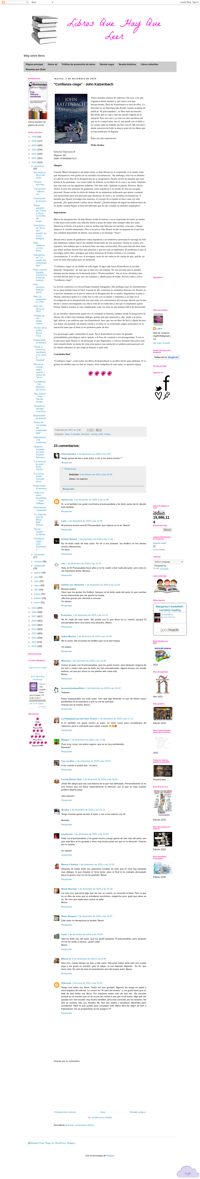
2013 (34, 633)
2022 (34, 154)
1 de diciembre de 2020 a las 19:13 (87, 809)
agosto (38, 572)
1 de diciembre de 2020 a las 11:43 (83, 563)
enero (37, 602)
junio (37, 581)
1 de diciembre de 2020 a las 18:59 (100, 779)
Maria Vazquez (68, 916)
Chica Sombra (68, 454)
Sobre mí (52, 64)
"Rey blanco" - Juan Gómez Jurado (40, 397)
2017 (34, 616)
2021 (34, 158)
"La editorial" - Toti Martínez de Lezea (40, 385)
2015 (34, 625)
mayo (37, 585)
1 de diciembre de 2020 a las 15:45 (88, 661)
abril (36, 589)
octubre (38, 561)
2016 (34, 620)
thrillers (107, 434)
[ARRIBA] (188, 1172)
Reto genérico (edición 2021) (39, 288)
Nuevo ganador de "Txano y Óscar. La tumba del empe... (40, 213)
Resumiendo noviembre (40, 508)
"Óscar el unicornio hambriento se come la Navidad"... (40, 353)
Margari (65, 739)
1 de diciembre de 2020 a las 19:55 (96, 864)
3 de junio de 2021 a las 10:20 (87, 983)
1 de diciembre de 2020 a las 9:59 (94, 454)
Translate (164, 569)
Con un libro (68, 761)
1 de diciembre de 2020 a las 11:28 (85, 521)
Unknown (66, 983)
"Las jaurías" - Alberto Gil (40, 191)
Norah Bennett (69, 889)
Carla (64, 934)
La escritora (167, 614)
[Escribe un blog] (91, 430)
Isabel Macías (68, 636)
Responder (66, 462)
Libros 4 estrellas (72, 434)
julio (36, 577)
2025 (34, 141)
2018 (34, 612)
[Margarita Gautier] (154, 546)
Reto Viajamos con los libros (39, 247)
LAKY (159, 328)
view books (41, 706)
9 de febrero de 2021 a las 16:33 (96, 474)
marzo (37, 594)
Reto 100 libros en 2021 (39, 309)
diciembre (39, 166)
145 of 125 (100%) (37, 704)
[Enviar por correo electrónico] (88, 430)
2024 (34, 145)
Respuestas (70, 469)
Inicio (102, 1112)
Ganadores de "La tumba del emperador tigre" (40, 260)
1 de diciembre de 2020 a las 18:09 (92, 761)
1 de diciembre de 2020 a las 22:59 (95, 889)
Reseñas (86, 434)
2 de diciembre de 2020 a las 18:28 (85, 934)
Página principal (34, 64)
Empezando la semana (40, 199)
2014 (34, 629)
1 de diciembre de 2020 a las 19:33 (91, 834)
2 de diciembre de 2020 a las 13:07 (94, 916)
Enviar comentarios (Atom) (81, 1125)
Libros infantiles (149, 64)
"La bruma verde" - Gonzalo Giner (39, 477)
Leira (64, 521)
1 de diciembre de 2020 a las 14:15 (90, 615)
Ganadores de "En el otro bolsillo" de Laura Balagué (40, 232)
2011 (34, 642)
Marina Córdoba (69, 864)
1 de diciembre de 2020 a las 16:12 (103, 688)
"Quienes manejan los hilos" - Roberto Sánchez (40, 451)
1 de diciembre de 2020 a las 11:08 (91, 499)
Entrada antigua (137, 1112)
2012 (34, 638)
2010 (34, 646)
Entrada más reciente (65, 1112)
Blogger (110, 1155)
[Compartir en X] (94, 430)
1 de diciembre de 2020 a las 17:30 (87, 739)
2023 (34, 149)
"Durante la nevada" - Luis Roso (40, 409)
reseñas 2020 (97, 434)
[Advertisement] (100, 1086)
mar (63, 563)
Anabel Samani (69, 539)
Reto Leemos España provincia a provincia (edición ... (40, 274)
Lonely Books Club (71, 779)
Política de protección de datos (78, 64)
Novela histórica (127, 64)
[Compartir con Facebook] (97, 430)
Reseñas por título (36, 69)
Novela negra (107, 64)
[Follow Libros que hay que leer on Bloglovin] (166, 358)
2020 (34, 162)
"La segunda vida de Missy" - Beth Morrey (40, 519)
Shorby (65, 809)
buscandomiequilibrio (73, 688)
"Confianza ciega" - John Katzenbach (40, 543)
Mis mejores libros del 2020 (40, 175)
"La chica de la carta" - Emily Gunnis (40, 465)
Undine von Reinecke (72, 584)
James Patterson (169, 617)
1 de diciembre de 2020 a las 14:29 (94, 636)
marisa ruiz (67, 499)
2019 (34, 608)
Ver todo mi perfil (161, 343)
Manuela (65, 661)
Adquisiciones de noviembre (40, 440)
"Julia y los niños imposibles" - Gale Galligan (40, 497)
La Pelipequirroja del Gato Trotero (79, 718)
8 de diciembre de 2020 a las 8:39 (89, 958)
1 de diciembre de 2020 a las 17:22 (115, 718)
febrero (38, 598)
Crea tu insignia (159, 549)
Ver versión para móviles (100, 1117)
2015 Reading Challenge (37, 678)
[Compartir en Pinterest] (100, 430)
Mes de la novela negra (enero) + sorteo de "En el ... (39, 371)
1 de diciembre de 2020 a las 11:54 (102, 584)
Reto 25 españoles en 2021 (40, 299)
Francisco (66, 615)
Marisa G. (66, 958)
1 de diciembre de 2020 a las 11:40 (95, 539)
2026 (34, 136)
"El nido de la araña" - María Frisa (40, 331)
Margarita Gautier (159, 543)
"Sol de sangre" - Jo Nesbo (39, 532)
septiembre (39, 565)
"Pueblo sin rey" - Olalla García (39, 319)
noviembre (39, 554)
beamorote (67, 834)
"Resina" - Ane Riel (39, 183)
